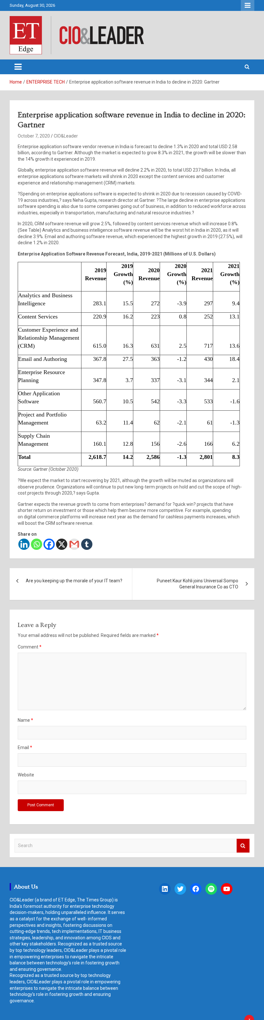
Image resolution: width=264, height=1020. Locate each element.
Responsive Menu (247, 5)
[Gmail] (74, 544)
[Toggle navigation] (18, 66)
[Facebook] (49, 544)
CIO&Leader (66, 136)
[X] (61, 544)
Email (25, 747)
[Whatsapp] (36, 544)
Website (26, 774)
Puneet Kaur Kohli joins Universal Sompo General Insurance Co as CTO (197, 584)
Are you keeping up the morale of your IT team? (74, 580)
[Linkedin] (24, 544)
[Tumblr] (86, 544)
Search (243, 846)
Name (25, 720)
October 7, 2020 (34, 136)
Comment (30, 646)
